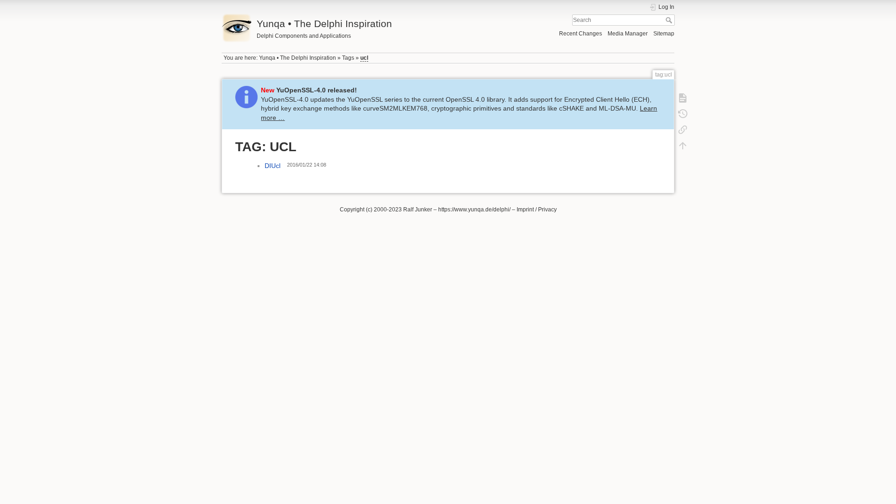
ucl (364, 58)
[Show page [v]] (683, 98)
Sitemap (663, 33)
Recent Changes (580, 33)
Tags (348, 58)
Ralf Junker (417, 209)
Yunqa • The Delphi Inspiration (297, 58)
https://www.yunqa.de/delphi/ (474, 209)
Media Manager (628, 33)
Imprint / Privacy (537, 209)
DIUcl (272, 165)
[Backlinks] (683, 130)
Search (669, 20)
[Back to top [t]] (683, 146)
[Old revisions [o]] (683, 114)
